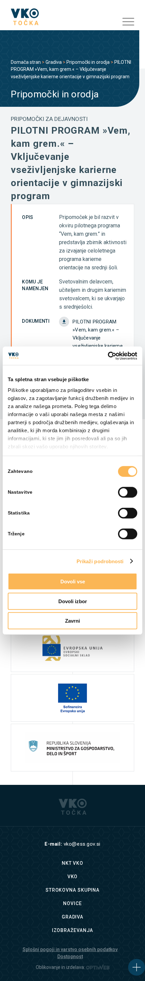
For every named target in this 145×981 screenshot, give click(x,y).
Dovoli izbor (72, 601)
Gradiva (54, 62)
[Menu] (125, 21)
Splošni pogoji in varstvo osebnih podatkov (70, 949)
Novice (72, 903)
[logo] (60, 16)
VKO (72, 876)
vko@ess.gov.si (82, 844)
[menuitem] (125, 21)
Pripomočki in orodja (88, 62)
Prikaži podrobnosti (100, 561)
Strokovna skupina (72, 890)
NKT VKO (72, 863)
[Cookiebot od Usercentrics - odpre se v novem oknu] (107, 355)
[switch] (127, 492)
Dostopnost (70, 956)
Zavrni (72, 621)
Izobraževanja (72, 930)
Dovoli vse (72, 581)
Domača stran (26, 62)
